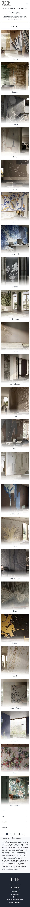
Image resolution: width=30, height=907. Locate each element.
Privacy (8, 899)
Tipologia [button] (4, 821)
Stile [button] (3, 816)
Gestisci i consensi (19, 899)
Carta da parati (22, 8)
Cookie (12, 899)
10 (22, 834)
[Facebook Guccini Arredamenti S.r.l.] (13, 896)
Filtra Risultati (14, 26)
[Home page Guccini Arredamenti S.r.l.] (15, 3)
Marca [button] (3, 810)
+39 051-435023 (15, 891)
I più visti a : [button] (4, 827)
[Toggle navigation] (27, 3)
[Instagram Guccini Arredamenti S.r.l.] (16, 896)
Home (4, 8)
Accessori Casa (11, 8)
